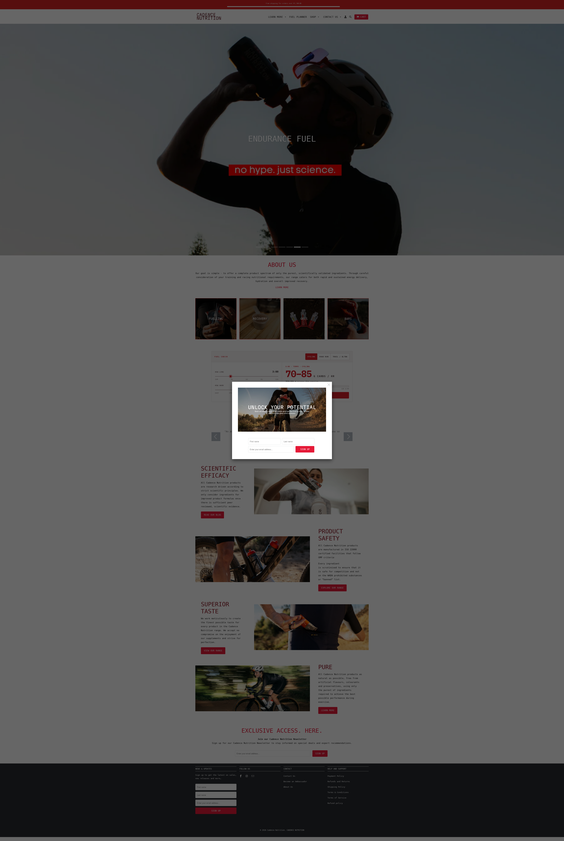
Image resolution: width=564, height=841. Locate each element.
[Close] (328, 384)
